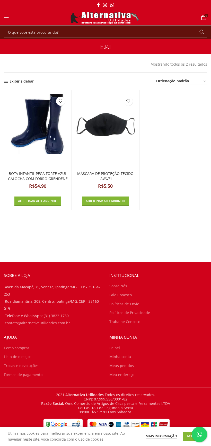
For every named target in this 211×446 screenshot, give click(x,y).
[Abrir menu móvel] (6, 17)
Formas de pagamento (23, 374)
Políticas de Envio (124, 303)
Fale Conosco (120, 294)
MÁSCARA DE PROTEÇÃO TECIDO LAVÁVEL (105, 176)
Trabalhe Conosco (124, 321)
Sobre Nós (118, 285)
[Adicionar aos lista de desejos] (60, 101)
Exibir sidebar (22, 81)
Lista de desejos (17, 356)
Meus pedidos (121, 365)
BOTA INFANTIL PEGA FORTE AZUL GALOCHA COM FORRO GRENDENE (38, 176)
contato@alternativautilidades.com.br (37, 322)
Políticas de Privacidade (129, 312)
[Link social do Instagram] (105, 5)
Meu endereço (121, 374)
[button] (37, 201)
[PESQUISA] (201, 32)
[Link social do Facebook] (98, 5)
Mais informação (161, 436)
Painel (114, 347)
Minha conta (120, 356)
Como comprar (16, 347)
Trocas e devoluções (21, 365)
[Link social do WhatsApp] (112, 5)
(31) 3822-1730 (56, 315)
